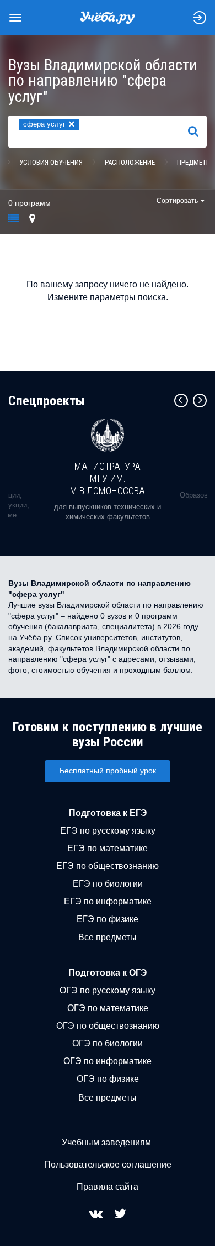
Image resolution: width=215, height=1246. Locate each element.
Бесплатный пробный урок (108, 770)
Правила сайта (107, 1186)
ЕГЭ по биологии (108, 883)
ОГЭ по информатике (107, 1061)
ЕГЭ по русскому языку (107, 830)
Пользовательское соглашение (107, 1164)
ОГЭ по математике (107, 1008)
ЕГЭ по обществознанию (107, 866)
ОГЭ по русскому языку (107, 990)
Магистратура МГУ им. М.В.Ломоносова (107, 478)
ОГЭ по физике (108, 1078)
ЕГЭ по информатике (108, 901)
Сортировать (177, 201)
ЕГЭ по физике (107, 919)
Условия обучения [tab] (51, 162)
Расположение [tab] (130, 162)
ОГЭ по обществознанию (107, 1025)
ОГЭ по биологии (107, 1043)
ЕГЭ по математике (107, 848)
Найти (197, 131)
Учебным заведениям (106, 1142)
